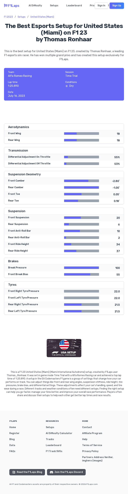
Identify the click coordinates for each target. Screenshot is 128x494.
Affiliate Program (92, 433)
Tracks (50, 439)
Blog (12, 439)
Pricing (94, 5)
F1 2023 (8, 16)
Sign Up (116, 5)
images (97, 460)
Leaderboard (74, 5)
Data (12, 445)
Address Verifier (103, 457)
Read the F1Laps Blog (29, 472)
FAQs (12, 451)
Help (84, 439)
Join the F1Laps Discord (68, 472)
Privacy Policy (90, 451)
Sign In (101, 5)
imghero (87, 460)
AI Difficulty (35, 5)
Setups (54, 5)
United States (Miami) (42, 16)
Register (14, 433)
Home (12, 427)
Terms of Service (92, 445)
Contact (87, 427)
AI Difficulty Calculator (59, 433)
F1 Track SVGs (54, 451)
